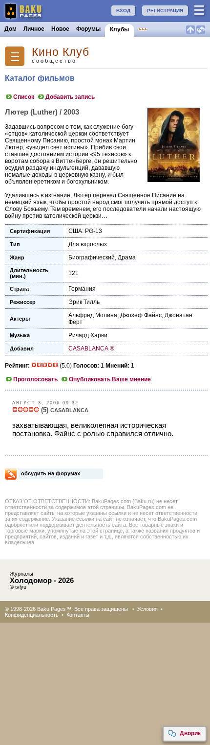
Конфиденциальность (32, 615)
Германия (82, 288)
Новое (60, 28)
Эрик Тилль (84, 302)
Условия (147, 609)
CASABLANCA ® (91, 348)
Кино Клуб (60, 52)
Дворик (190, 733)
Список (23, 96)
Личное (33, 28)
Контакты (77, 615)
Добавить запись (70, 96)
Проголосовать (35, 379)
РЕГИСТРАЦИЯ (165, 10)
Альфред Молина (92, 315)
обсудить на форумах (50, 473)
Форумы (88, 28)
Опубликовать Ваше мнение (110, 379)
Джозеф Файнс (141, 315)
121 (73, 273)
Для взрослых (87, 244)
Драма (127, 257)
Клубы (119, 29)
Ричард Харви (87, 335)
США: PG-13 (85, 231)
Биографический (91, 257)
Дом (10, 28)
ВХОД (123, 10)
